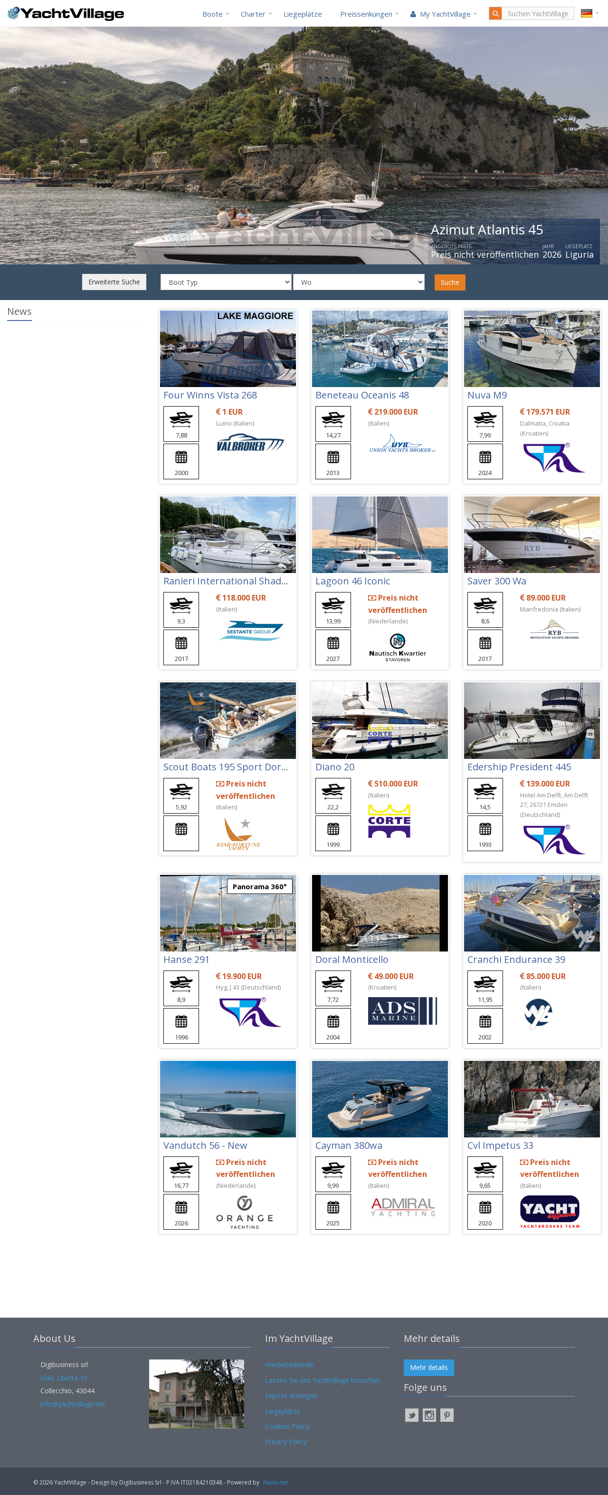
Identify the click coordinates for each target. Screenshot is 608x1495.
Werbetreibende (289, 1364)
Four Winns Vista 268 (210, 394)
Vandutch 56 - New (205, 1145)
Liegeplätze (303, 14)
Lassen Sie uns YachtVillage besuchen (322, 1380)
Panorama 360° (260, 886)
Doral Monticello (352, 959)
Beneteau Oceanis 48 (362, 394)
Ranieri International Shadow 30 (235, 580)
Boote (212, 14)
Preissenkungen (366, 14)
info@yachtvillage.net (72, 1403)
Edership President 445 (519, 766)
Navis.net (275, 1482)
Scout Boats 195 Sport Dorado (230, 766)
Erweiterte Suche (114, 281)
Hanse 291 (186, 959)
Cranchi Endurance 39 (516, 959)
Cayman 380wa (348, 1145)
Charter (253, 14)
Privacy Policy (286, 1441)
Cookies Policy (287, 1426)
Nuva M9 (487, 394)
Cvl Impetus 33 (500, 1145)
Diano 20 (334, 766)
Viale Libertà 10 (63, 1377)
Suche (450, 282)
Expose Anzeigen (291, 1395)
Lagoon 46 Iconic (352, 580)
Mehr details (429, 1367)
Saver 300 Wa (496, 580)
